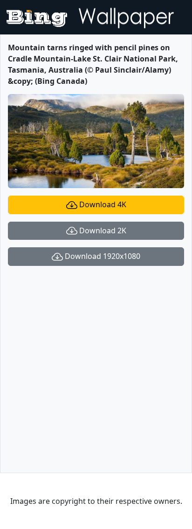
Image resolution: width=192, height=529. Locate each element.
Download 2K (101, 230)
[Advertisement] (96, 369)
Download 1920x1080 (101, 256)
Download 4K (101, 204)
